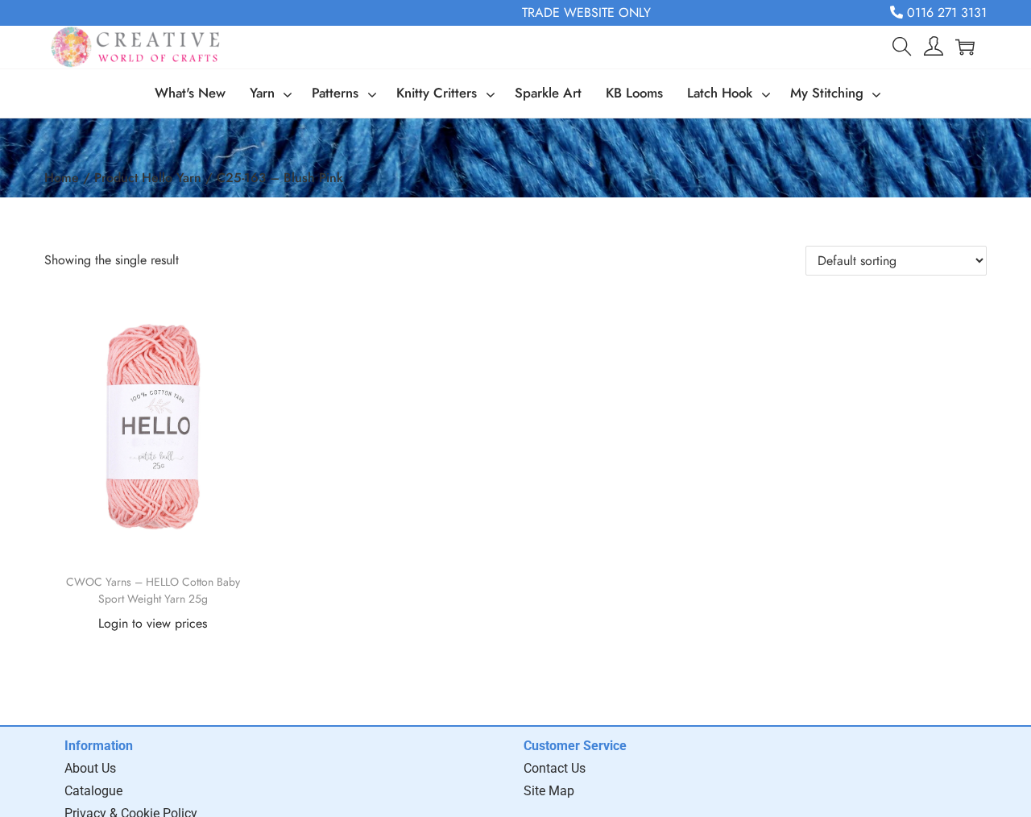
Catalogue (93, 790)
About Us (90, 768)
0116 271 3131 (945, 12)
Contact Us (555, 768)
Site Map (549, 790)
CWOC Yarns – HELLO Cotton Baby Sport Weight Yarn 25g (153, 590)
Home (61, 177)
